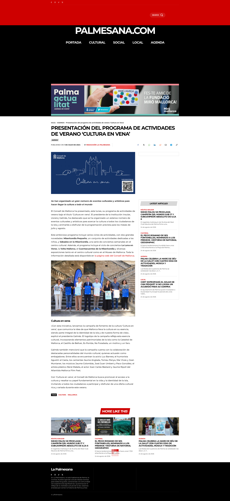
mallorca (72, 395)
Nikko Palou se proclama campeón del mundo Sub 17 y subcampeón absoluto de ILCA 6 (158, 215)
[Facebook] (51, 2)
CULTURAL (144, 233)
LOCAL (143, 279)
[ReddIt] (160, 145)
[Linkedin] (154, 145)
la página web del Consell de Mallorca (114, 256)
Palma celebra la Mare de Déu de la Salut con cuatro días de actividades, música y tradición (159, 262)
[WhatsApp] (149, 145)
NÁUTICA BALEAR (147, 210)
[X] (62, 2)
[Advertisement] (115, 66)
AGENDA (60, 123)
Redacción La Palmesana (98, 145)
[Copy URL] (176, 145)
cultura (62, 395)
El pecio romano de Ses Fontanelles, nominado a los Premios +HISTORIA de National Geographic (159, 239)
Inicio (53, 123)
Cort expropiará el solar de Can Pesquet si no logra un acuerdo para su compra (157, 284)
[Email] (165, 145)
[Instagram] (55, 2)
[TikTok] (59, 2)
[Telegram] (171, 145)
